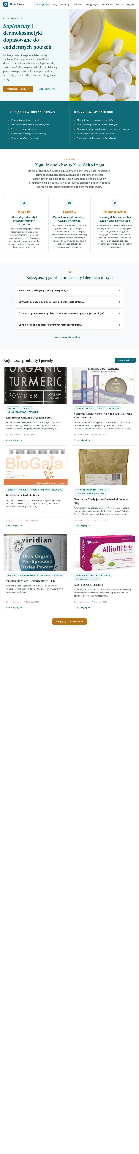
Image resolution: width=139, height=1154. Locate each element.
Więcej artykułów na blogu (67, 337)
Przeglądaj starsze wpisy (68, 621)
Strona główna (42, 4)
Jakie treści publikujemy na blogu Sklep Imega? (44, 290)
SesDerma (114, 408)
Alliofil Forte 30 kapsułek (88, 585)
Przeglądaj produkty (16, 89)
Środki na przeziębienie (87, 579)
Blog (55, 4)
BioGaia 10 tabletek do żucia (22, 495)
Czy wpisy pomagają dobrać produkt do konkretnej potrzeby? (51, 302)
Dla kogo (106, 4)
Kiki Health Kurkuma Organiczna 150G (29, 417)
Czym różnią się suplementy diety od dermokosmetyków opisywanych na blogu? (61, 313)
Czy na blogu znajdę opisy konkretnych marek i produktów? (50, 324)
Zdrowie (77, 4)
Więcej (129, 4)
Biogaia (11, 490)
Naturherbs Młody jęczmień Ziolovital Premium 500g (101, 501)
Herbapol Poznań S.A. (87, 575)
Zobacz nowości (123, 360)
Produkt (27, 408)
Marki (118, 4)
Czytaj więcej (12, 440)
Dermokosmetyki (84, 408)
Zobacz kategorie (46, 89)
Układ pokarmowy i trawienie (23, 412)
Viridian (58, 575)
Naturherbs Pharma (86, 490)
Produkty (65, 4)
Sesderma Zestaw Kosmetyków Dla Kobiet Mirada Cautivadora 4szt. (103, 415)
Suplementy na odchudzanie (90, 494)
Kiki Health (13, 408)
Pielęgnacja (91, 4)
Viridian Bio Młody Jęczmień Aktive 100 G (30, 581)
